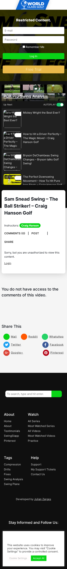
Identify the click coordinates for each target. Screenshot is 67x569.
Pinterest (10, 440)
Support (36, 464)
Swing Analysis (13, 479)
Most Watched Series (41, 426)
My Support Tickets (43, 469)
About (7, 426)
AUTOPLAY (49, 104)
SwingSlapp (11, 435)
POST (35, 233)
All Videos (34, 431)
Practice (33, 440)
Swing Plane (12, 484)
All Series (34, 421)
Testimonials (12, 431)
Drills (7, 469)
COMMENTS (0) (14, 233)
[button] (56, 394)
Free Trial (33, 69)
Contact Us (38, 474)
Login (7, 263)
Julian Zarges (42, 499)
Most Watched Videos (41, 435)
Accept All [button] (38, 558)
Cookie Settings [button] (18, 558)
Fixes (7, 474)
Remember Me (34, 47)
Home (7, 421)
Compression (12, 464)
